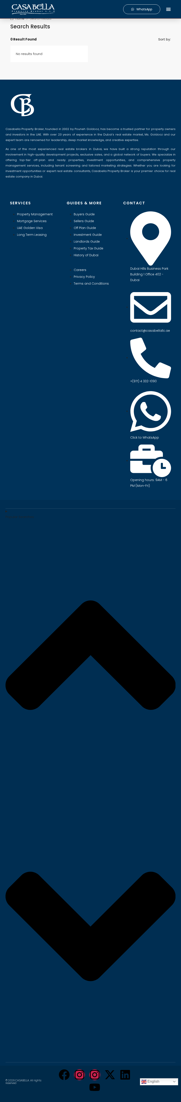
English (153, 1081)
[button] (168, 9)
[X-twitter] (109, 1074)
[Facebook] (64, 1074)
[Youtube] (94, 1087)
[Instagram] (79, 1074)
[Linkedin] (125, 1074)
